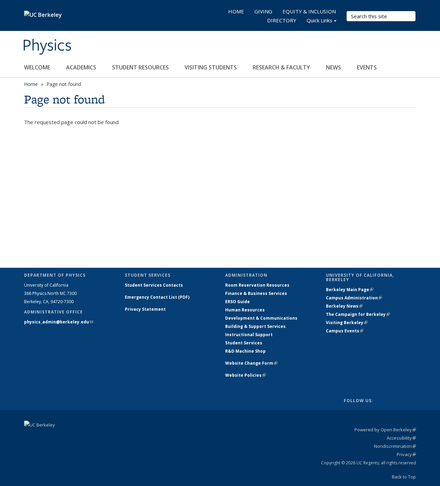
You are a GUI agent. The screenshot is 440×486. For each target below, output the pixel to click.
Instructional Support (249, 335)
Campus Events (344, 331)
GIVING (263, 11)
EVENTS (367, 67)
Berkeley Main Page (349, 289)
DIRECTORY (281, 20)
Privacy (406, 454)
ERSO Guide (237, 302)
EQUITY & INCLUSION (309, 11)
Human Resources (245, 310)
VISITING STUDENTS (211, 67)
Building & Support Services (255, 326)
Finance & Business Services (256, 293)
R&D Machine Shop (245, 351)
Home (31, 84)
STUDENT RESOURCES (141, 67)
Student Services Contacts (154, 285)
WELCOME (38, 67)
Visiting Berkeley (346, 322)
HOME (236, 11)
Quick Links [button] (319, 20)
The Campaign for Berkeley (358, 314)
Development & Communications (261, 318)
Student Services (243, 343)
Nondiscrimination (395, 446)
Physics (47, 45)
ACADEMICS (82, 67)
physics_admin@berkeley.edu (58, 322)
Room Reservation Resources (257, 285)
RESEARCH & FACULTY (282, 67)
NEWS (334, 67)
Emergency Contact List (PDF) (157, 297)
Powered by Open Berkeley (385, 430)
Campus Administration (354, 298)
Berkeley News (344, 306)
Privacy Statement (145, 309)
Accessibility (401, 438)
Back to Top (404, 477)
